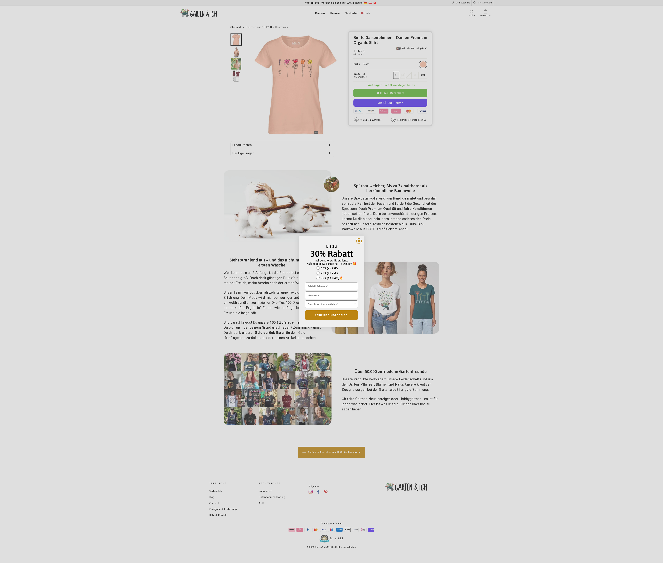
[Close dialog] (359, 241)
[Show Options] (355, 304)
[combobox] (330, 304)
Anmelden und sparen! (332, 315)
